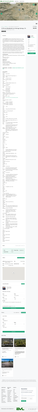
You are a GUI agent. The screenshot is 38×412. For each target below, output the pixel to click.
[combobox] (19, 299)
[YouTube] (34, 409)
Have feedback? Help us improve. (15, 401)
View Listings (32, 37)
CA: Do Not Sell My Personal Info (15, 397)
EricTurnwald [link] (5, 356)
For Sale (3, 31)
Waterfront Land (9, 396)
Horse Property (9, 391)
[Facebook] (29, 409)
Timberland (8, 397)
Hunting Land (9, 400)
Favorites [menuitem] (8, 3)
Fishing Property (9, 401)
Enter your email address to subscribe (26, 392)
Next (36, 13)
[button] (33, 26)
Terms (14, 394)
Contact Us (14, 393)
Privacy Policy (15, 395)
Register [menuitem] (4, 3)
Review (4, 325)
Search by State (22, 1)
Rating (15, 322)
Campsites (8, 395)
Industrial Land (3, 398)
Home (3, 26)
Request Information (13, 308)
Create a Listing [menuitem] (13, 3)
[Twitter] (30, 409)
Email (3, 297)
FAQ (13, 390)
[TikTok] (35, 409)
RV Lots (2, 394)
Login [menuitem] (1, 3)
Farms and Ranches (3, 395)
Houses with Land (9, 390)
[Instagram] (32, 409)
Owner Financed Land (3, 392)
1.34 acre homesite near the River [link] (19, 348)
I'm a (14, 297)
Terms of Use (13, 306)
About (14, 389)
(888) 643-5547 (9, 288)
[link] (7, 342)
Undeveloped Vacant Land (3, 397)
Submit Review (13, 331)
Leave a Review (23, 312)
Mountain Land (3, 401)
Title (3, 322)
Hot (5, 31)
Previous (1, 13)
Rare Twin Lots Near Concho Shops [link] (7, 368)
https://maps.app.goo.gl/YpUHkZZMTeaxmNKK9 (12, 97)
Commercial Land (3, 402)
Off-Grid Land (3, 390)
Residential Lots (6, 26)
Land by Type (16, 1)
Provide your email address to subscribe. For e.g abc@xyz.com (28, 395)
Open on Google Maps (21, 257)
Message (4, 300)
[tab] (34, 5)
